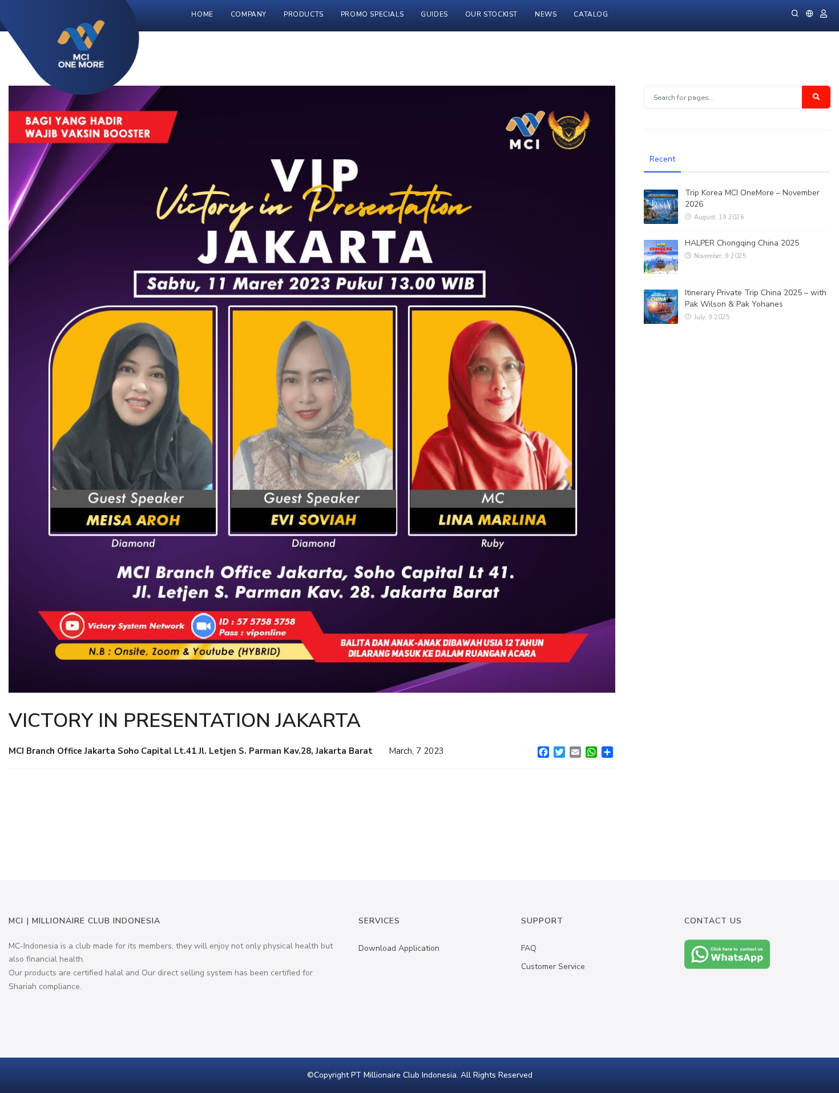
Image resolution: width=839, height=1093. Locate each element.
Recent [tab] (662, 159)
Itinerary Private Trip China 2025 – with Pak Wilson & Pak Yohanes (755, 298)
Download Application (398, 948)
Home (202, 14)
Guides (434, 14)
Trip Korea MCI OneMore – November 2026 (752, 198)
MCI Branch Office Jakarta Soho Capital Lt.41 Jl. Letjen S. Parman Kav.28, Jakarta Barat (192, 751)
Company (249, 14)
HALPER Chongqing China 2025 (742, 243)
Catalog (591, 14)
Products (304, 14)
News (545, 14)
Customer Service (553, 966)
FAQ (529, 948)
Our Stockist (491, 14)
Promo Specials (372, 14)
